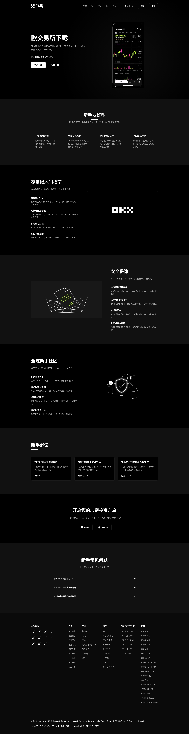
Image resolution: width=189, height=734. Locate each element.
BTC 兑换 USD (127, 631)
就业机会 (72, 636)
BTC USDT (145, 640)
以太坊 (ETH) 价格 (148, 667)
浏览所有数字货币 (89, 645)
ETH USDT (145, 645)
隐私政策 (72, 649)
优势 (100, 6)
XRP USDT (145, 658)
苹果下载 (38, 65)
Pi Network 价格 (147, 671)
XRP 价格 (145, 680)
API (104, 631)
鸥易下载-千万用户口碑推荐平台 (83, 721)
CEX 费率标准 (108, 640)
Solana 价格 (146, 676)
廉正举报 (72, 658)
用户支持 (106, 649)
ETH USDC (145, 636)
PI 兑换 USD (126, 653)
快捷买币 (85, 631)
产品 (92, 6)
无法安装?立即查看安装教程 (42, 57)
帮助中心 (106, 653)
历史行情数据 (108, 636)
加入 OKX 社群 (108, 667)
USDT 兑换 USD (127, 640)
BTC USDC (145, 631)
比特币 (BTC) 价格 (148, 662)
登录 (143, 6)
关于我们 (72, 631)
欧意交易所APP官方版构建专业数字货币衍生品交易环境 (80, 726)
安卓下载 (55, 65)
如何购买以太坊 (147, 693)
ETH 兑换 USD (127, 636)
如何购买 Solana (147, 698)
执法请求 (72, 662)
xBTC (84, 658)
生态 (85, 6)
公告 (104, 662)
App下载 (72, 667)
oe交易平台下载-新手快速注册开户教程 (45, 726)
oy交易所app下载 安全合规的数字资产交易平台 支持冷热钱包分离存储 (120, 721)
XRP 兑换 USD (126, 649)
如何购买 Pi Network (149, 702)
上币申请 (106, 645)
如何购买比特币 (147, 689)
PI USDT (144, 649)
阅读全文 (37, 476)
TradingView (87, 653)
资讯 (107, 6)
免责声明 (72, 653)
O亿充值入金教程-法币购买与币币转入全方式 (54, 721)
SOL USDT (145, 653)
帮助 (114, 6)
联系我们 (72, 640)
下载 (153, 6)
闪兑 (84, 636)
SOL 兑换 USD (127, 645)
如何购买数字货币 (148, 685)
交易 (84, 640)
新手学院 (85, 649)
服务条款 (72, 645)
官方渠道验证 (108, 658)
